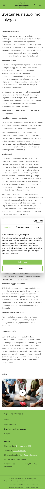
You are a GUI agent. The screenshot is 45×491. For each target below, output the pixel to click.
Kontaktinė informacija (16, 487)
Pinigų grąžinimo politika (19, 480)
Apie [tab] (37, 227)
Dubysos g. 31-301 (23, 446)
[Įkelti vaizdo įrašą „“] (22, 393)
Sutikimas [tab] (7, 227)
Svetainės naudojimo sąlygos (15, 429)
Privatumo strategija (35, 480)
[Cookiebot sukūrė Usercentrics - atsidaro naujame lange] (33, 221)
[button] (4, 4)
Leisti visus (22, 262)
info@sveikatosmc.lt (28, 455)
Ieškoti (6, 419)
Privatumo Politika (11, 424)
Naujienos (7, 434)
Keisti (21, 268)
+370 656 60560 (19, 451)
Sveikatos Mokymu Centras (23, 478)
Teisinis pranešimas (31, 487)
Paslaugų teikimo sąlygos (17, 484)
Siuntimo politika (32, 484)
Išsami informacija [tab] (22, 227)
